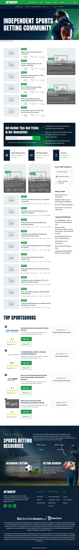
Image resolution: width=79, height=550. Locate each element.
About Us (45, 6)
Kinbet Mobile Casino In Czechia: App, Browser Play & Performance (32, 111)
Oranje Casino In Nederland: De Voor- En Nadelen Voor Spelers (36, 246)
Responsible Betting (36, 6)
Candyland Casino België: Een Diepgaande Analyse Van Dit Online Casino (34, 235)
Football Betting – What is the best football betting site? (63, 222)
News (55, 2)
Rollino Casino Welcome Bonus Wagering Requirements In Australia (32, 99)
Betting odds (52, 503)
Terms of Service (68, 500)
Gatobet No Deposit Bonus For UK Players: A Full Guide (31, 64)
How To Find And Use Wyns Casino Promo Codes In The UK (31, 88)
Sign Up (36, 138)
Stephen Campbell (25, 57)
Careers (39, 500)
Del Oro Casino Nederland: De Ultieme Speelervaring (32, 258)
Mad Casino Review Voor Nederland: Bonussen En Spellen (35, 269)
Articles (62, 2)
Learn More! (63, 157)
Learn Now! (39, 157)
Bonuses (48, 2)
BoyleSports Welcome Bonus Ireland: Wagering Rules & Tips (32, 76)
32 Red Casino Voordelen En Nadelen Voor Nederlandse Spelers (33, 223)
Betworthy (42, 548)
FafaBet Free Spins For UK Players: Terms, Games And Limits (14, 177)
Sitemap (65, 503)
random (55, 6)
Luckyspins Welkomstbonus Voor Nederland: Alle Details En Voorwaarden (36, 304)
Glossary (50, 506)
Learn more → (10, 473)
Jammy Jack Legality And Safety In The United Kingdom (60, 63)
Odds (41, 2)
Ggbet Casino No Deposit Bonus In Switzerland (31, 53)
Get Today (14, 157)
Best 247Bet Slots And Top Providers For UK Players (60, 94)
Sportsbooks (32, 2)
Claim (27, 339)
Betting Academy (19, 6)
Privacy (65, 497)
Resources (27, 6)
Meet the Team (41, 503)
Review (25, 344)
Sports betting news (54, 497)
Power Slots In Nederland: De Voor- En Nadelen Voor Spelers (35, 200)
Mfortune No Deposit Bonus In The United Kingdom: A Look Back (38, 178)
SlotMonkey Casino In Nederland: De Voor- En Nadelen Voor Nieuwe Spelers (35, 281)
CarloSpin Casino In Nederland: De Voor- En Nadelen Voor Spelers (34, 212)
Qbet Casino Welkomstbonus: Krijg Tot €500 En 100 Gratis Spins (35, 292)
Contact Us (40, 497)
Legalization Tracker (54, 500)
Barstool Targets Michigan (64, 205)
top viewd (61, 6)
